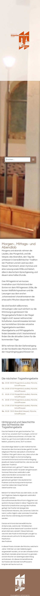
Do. (3, 405)
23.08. (7, 383)
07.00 (12, 388)
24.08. (7, 388)
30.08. (7, 411)
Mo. (3, 388)
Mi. (3, 400)
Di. (3, 394)
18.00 (12, 411)
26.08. (7, 400)
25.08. (7, 394)
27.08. (7, 405)
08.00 (12, 383)
